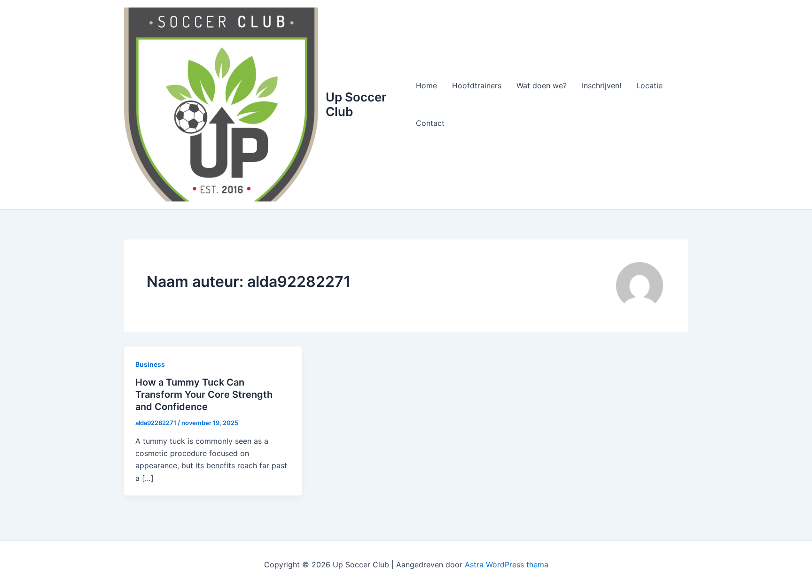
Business (150, 364)
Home (426, 85)
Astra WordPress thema (506, 564)
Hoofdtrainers (476, 85)
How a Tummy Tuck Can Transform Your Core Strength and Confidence (204, 394)
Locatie (649, 85)
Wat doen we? (541, 85)
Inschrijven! (601, 85)
